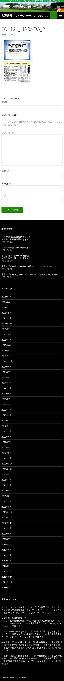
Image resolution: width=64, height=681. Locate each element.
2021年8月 (6, 474)
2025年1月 (6, 356)
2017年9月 (6, 550)
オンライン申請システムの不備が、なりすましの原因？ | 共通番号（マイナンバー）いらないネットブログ (31, 635)
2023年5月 (6, 404)
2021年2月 (6, 501)
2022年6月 (6, 447)
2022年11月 (7, 426)
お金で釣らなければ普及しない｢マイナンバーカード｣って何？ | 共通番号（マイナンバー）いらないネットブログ (31, 611)
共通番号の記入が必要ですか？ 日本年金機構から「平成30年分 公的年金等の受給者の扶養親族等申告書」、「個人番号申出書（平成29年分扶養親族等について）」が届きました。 (31, 645)
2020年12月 (7, 512)
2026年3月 (6, 307)
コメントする (9, 35)
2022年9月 (6, 431)
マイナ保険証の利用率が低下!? (15, 247)
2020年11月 (7, 517)
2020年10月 (7, 523)
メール (6, 183)
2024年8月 (6, 366)
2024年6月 (6, 377)
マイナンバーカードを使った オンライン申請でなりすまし (29, 607)
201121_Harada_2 (10, 100)
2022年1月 (6, 458)
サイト (5, 196)
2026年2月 (6, 313)
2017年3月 (6, 560)
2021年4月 (6, 490)
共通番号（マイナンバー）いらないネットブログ (25, 15)
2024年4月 (6, 383)
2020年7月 (6, 539)
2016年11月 (7, 582)
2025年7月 (6, 339)
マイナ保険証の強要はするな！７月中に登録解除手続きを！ (16, 238)
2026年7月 (6, 296)
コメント (7, 132)
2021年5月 (6, 485)
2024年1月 (6, 388)
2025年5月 (6, 350)
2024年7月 (6, 372)
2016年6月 (6, 587)
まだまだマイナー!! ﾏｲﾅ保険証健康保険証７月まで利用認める (16, 256)
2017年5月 (6, 555)
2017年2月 (6, 566)
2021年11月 (7, 463)
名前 (5, 171)
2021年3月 (6, 496)
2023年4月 (6, 410)
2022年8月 (6, 436)
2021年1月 (6, 506)
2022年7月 (6, 442)
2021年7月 (6, 480)
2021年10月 (7, 469)
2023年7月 (6, 399)
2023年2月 (6, 420)
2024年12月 (7, 361)
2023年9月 (6, 393)
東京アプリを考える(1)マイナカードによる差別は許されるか (29, 274)
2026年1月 (6, 318)
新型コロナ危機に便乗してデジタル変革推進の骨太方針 (15, 619)
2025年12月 (7, 323)
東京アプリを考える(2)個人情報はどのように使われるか (27, 266)
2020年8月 (6, 533)
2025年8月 (6, 334)
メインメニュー (60, 15)
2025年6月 (6, 345)
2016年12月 (7, 577)
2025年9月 (6, 329)
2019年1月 (6, 544)
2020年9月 (6, 528)
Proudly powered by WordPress (14, 677)
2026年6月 (6, 302)
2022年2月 (6, 453)
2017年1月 (6, 571)
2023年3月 (6, 415)
